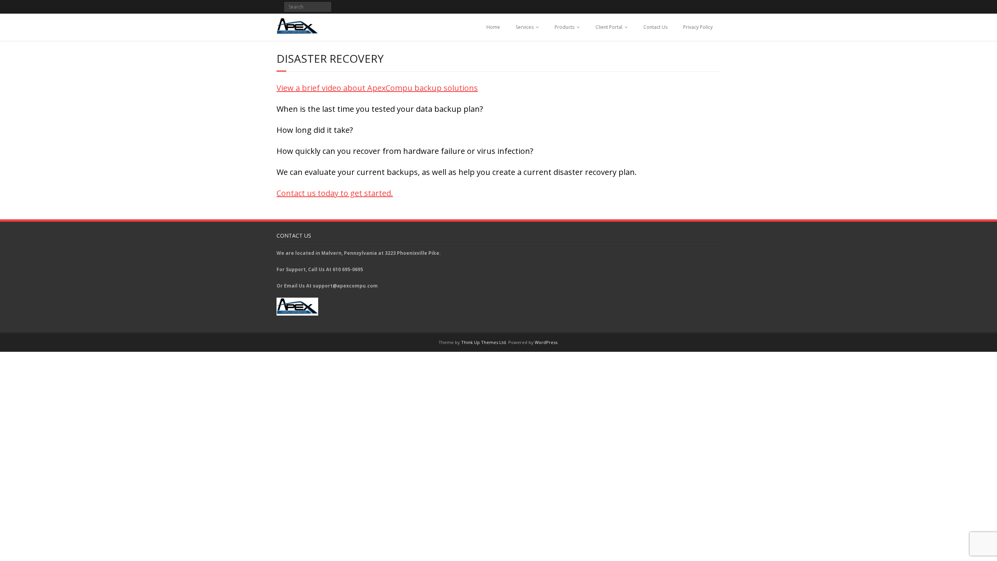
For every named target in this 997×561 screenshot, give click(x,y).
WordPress (546, 342)
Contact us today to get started (334, 193)
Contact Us (655, 27)
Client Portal (608, 27)
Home (493, 27)
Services (525, 27)
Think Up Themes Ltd (483, 342)
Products (564, 27)
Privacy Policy (698, 27)
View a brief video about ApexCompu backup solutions (377, 88)
